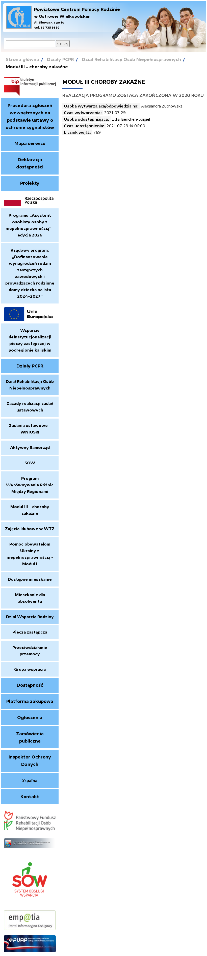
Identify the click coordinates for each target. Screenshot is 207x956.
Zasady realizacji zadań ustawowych (30, 406)
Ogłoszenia (29, 717)
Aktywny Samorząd (30, 447)
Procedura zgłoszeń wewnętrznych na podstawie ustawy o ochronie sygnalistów (30, 116)
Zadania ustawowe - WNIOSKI (30, 428)
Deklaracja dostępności (29, 163)
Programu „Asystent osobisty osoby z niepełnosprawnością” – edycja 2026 (30, 225)
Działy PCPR (60, 59)
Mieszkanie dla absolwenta (30, 597)
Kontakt (29, 796)
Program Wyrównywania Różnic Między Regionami (30, 485)
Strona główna (22, 59)
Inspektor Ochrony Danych (30, 760)
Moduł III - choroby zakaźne (37, 66)
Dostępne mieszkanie (30, 579)
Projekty (29, 183)
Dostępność (30, 685)
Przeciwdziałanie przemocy (29, 650)
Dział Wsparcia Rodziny (30, 616)
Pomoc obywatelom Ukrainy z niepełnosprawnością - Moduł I (30, 554)
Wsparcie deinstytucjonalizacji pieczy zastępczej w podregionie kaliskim (30, 340)
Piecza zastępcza (29, 632)
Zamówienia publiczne (30, 737)
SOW (29, 463)
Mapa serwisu (29, 143)
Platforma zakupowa (29, 701)
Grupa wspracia (30, 669)
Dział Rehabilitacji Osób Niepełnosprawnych (131, 59)
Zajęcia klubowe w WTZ (30, 528)
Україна (29, 780)
